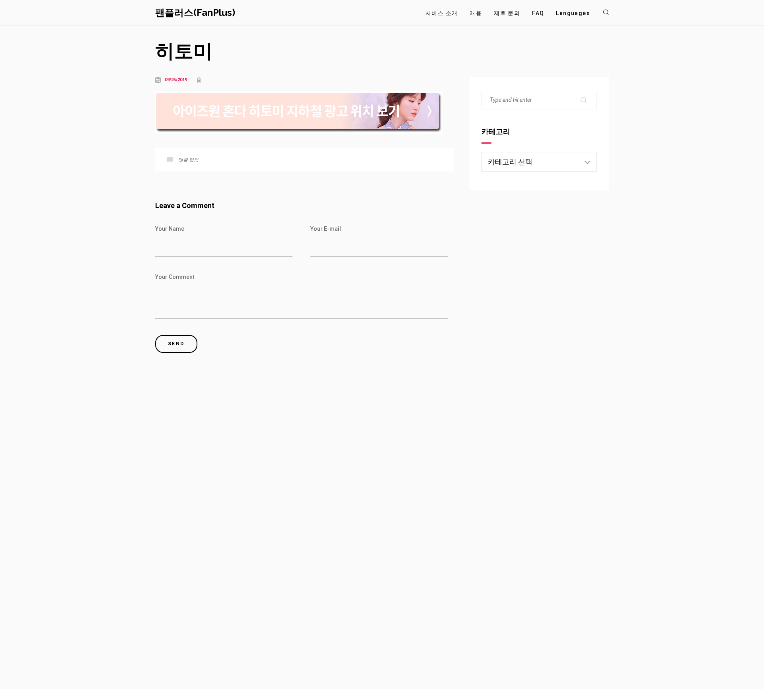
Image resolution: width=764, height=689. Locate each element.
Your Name (169, 229)
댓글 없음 (188, 160)
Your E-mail (325, 229)
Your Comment (174, 277)
